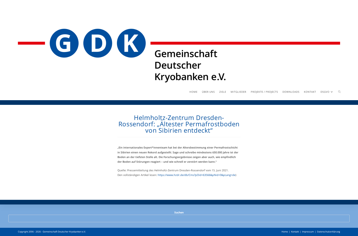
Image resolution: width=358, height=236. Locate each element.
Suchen (179, 212)
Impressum (308, 231)
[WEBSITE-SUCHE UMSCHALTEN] (339, 91)
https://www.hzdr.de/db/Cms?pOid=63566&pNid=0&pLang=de (196, 175)
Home (285, 231)
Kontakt (295, 231)
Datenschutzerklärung (328, 231)
